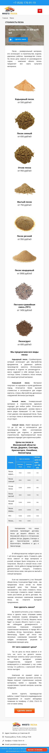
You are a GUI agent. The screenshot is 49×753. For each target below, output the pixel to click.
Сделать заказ (20, 39)
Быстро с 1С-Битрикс (35, 750)
